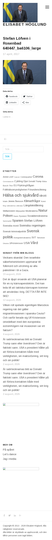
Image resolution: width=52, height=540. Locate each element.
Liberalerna (11, 206)
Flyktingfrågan (26, 185)
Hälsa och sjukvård (21, 195)
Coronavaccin (8, 181)
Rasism (15, 216)
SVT (33, 237)
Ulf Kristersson (16, 243)
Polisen (8, 215)
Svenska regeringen (32, 225)
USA (27, 243)
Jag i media (9, 458)
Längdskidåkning (33, 205)
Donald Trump (35, 181)
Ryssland (23, 216)
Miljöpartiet (20, 211)
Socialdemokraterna (37, 216)
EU (15, 185)
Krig (4, 206)
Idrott (43, 195)
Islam (5, 201)
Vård (34, 243)
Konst (43, 201)
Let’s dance (9, 454)
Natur (43, 210)
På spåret (8, 449)
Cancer (17, 177)
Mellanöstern (9, 211)
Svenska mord (11, 225)
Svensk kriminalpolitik (14, 231)
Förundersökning (37, 189)
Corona (38, 176)
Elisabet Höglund (25, 24)
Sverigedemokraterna (22, 238)
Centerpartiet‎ (26, 177)
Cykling (18, 181)
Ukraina (6, 243)
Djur (26, 181)
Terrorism (41, 238)
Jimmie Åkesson (15, 201)
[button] (20, 12)
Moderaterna (31, 211)
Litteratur (19, 206)
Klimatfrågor (32, 201)
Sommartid (7, 221)
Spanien (17, 220)
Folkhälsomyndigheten (15, 189)
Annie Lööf (8, 177)
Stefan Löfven (33, 220)
